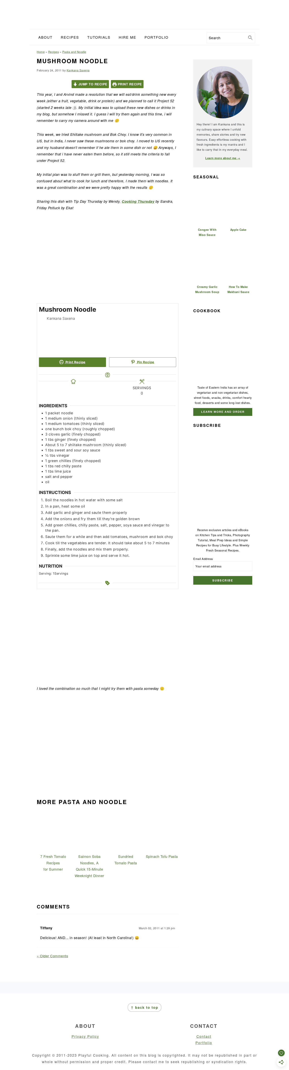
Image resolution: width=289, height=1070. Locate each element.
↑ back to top (144, 1007)
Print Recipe (129, 84)
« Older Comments (52, 955)
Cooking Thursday (138, 201)
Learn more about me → (222, 158)
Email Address (203, 559)
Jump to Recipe (92, 84)
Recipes (53, 52)
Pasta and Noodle (74, 52)
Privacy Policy (85, 1036)
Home (41, 52)
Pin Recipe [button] (145, 362)
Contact (203, 1036)
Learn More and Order (223, 411)
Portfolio (203, 1042)
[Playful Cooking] (144, 25)
